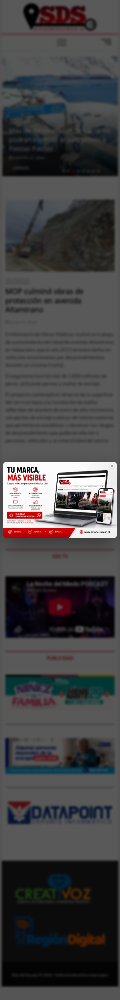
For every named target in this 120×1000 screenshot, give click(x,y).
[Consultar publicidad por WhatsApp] (26, 516)
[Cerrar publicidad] (108, 470)
